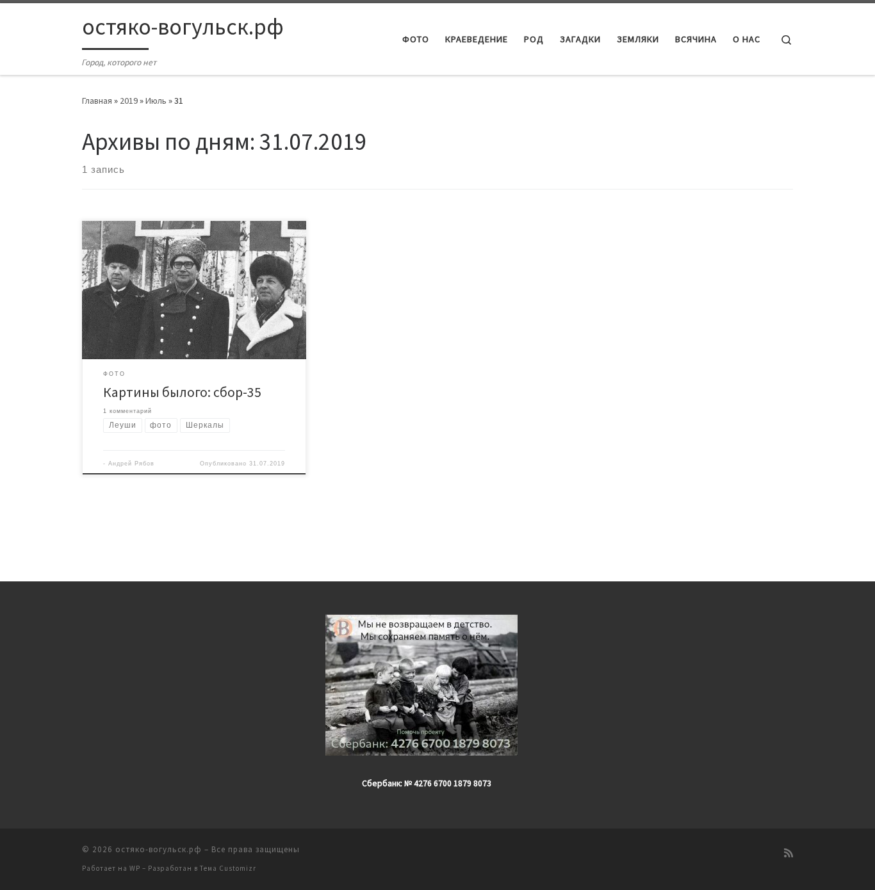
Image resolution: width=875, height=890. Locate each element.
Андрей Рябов (131, 463)
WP (134, 868)
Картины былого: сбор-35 (182, 392)
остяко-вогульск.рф (158, 849)
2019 (129, 100)
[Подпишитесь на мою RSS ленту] (788, 853)
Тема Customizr (228, 868)
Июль (156, 100)
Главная (97, 100)
